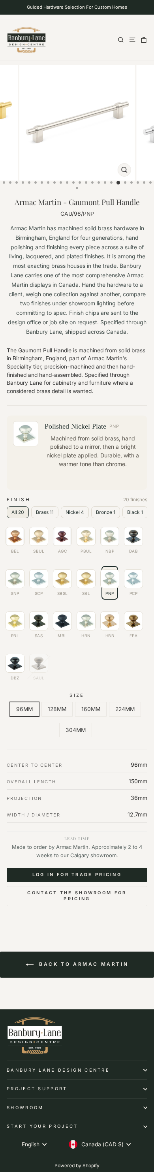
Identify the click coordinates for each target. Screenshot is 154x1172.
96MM (24, 709)
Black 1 (135, 512)
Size (76, 695)
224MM (125, 709)
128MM (57, 709)
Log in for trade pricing (77, 874)
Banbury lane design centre (58, 1070)
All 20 (17, 512)
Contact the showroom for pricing (76, 896)
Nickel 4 (75, 512)
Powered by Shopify (77, 1165)
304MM (76, 730)
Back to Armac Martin (83, 964)
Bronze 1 (105, 512)
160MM (90, 709)
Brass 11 (45, 512)
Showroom (25, 1107)
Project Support (37, 1088)
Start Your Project (42, 1126)
